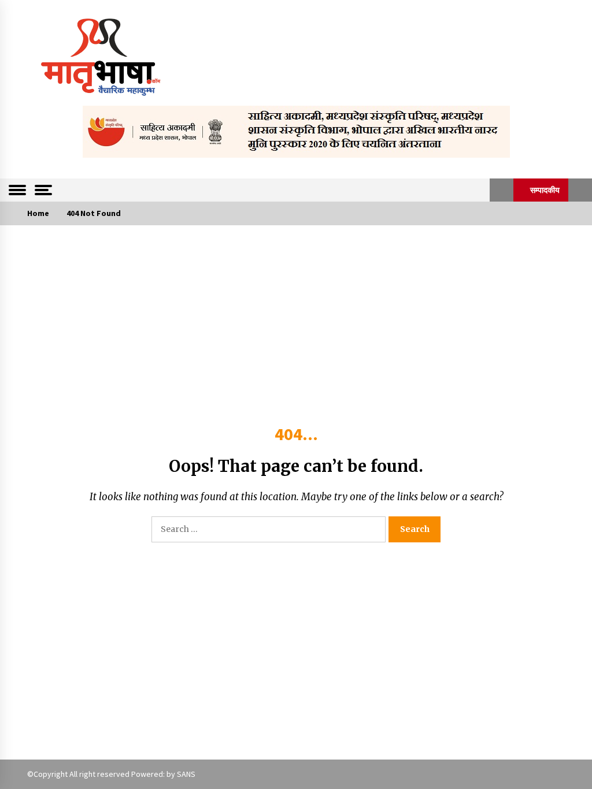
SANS (186, 774)
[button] (501, 190)
